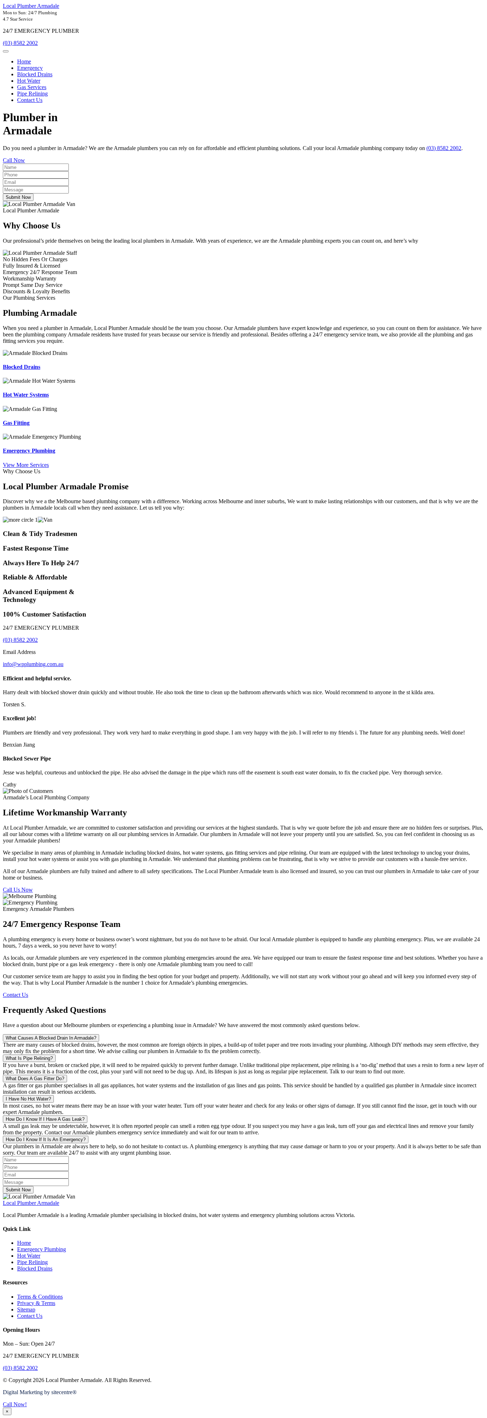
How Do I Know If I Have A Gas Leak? (45, 1119)
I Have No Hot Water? (28, 1099)
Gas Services (31, 87)
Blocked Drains (34, 74)
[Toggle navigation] (6, 51)
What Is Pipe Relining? (29, 1058)
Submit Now (18, 197)
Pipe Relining (32, 94)
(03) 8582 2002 (20, 43)
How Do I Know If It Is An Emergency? (46, 1139)
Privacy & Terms (36, 1303)
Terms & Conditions (40, 1297)
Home (24, 61)
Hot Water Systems (26, 395)
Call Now (14, 160)
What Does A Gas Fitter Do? (35, 1078)
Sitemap (26, 1309)
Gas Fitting (16, 423)
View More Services (26, 465)
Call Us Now (18, 890)
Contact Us (29, 100)
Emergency (30, 68)
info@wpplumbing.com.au (33, 664)
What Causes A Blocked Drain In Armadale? (51, 1038)
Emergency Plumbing (29, 451)
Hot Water (28, 81)
